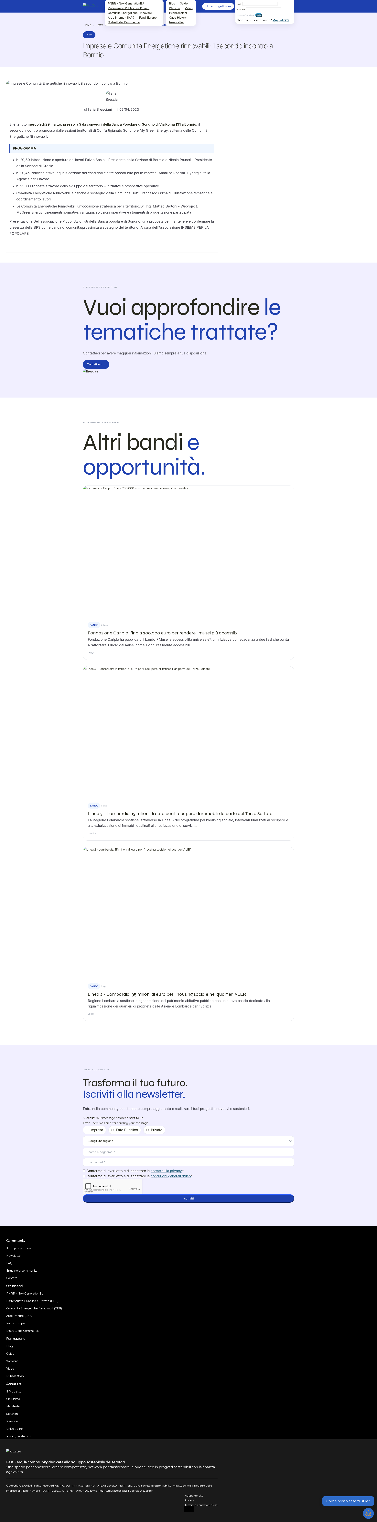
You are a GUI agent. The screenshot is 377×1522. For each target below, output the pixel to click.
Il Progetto (13, 1391)
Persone (12, 1421)
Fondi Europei (148, 17)
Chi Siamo (13, 1399)
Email (239, 4)
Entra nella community (21, 1270)
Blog (172, 3)
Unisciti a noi (14, 1428)
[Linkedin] (191, 1509)
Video (189, 8)
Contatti (11, 1278)
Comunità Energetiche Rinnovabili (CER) (34, 1308)
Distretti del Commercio (124, 22)
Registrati (281, 20)
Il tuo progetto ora (18, 1248)
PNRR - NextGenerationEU (126, 3)
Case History (178, 17)
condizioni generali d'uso (171, 1176)
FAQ (9, 1263)
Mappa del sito (194, 1495)
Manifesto (13, 1406)
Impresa (96, 1130)
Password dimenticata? (245, 15)
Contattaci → (96, 364)
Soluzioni (12, 1414)
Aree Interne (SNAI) (121, 17)
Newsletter (176, 22)
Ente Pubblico (127, 1130)
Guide (184, 3)
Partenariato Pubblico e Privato (128, 8)
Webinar (174, 8)
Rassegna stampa (18, 1436)
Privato (156, 1130)
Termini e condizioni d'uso (201, 1505)
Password (240, 10)
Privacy (189, 1500)
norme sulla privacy (166, 1171)
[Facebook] (186, 1509)
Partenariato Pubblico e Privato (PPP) (32, 1301)
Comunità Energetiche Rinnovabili (130, 13)
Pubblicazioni (178, 13)
